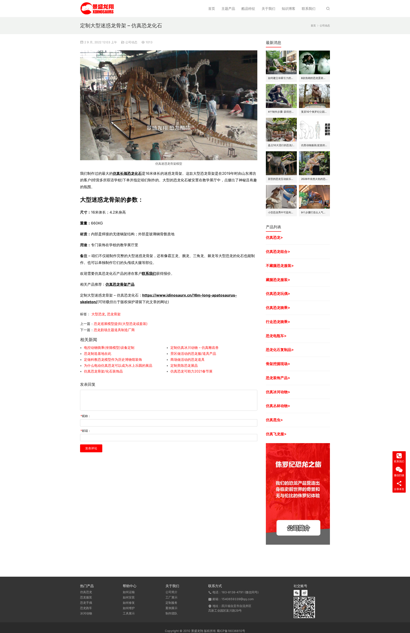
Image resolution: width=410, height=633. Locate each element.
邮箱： (86, 430)
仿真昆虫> (274, 420)
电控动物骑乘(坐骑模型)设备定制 (109, 347)
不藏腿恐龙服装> (280, 265)
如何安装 (129, 597)
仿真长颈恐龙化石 (127, 173)
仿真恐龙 (86, 592)
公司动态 (131, 42)
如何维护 (129, 608)
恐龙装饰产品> (278, 377)
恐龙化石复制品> (280, 349)
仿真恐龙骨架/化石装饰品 (103, 371)
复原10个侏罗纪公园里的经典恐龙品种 (314, 111)
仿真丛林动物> (278, 405)
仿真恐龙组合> (278, 251)
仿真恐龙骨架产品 (120, 284)
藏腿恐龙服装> (278, 279)
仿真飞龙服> (276, 434)
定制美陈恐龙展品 (184, 365)
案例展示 (171, 608)
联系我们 (308, 8)
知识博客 (288, 8)
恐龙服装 (86, 597)
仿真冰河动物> (278, 392)
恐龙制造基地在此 (97, 353)
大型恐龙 (98, 314)
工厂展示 (171, 597)
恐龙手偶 (86, 602)
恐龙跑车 (86, 608)
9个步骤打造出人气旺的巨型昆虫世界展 (314, 212)
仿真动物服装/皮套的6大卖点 (314, 145)
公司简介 (171, 592)
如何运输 (129, 592)
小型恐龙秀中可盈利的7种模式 (281, 212)
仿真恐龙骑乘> (278, 307)
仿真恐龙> (274, 237)
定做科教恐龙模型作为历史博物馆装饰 (113, 359)
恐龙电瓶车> (276, 335)
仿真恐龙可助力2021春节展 (191, 371)
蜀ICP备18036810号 (231, 631)
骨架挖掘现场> (278, 363)
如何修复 (129, 602)
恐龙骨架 (114, 314)
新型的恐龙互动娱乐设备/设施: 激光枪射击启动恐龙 (281, 178)
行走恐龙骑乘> (278, 321)
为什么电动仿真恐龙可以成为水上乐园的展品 (118, 365)
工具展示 (129, 613)
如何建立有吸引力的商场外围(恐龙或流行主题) (281, 78)
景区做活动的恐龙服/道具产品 (193, 353)
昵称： (86, 416)
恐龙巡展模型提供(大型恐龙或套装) (121, 324)
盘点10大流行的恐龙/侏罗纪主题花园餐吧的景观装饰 (281, 145)
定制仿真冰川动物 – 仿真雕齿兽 (194, 347)
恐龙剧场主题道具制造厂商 (114, 330)
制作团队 (171, 613)
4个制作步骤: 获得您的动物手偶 (281, 111)
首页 (211, 8)
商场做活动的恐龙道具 (187, 359)
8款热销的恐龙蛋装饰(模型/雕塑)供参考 (314, 78)
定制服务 (171, 602)
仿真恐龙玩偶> (278, 293)
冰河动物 (86, 613)
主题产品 (228, 8)
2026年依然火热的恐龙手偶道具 (314, 178)
